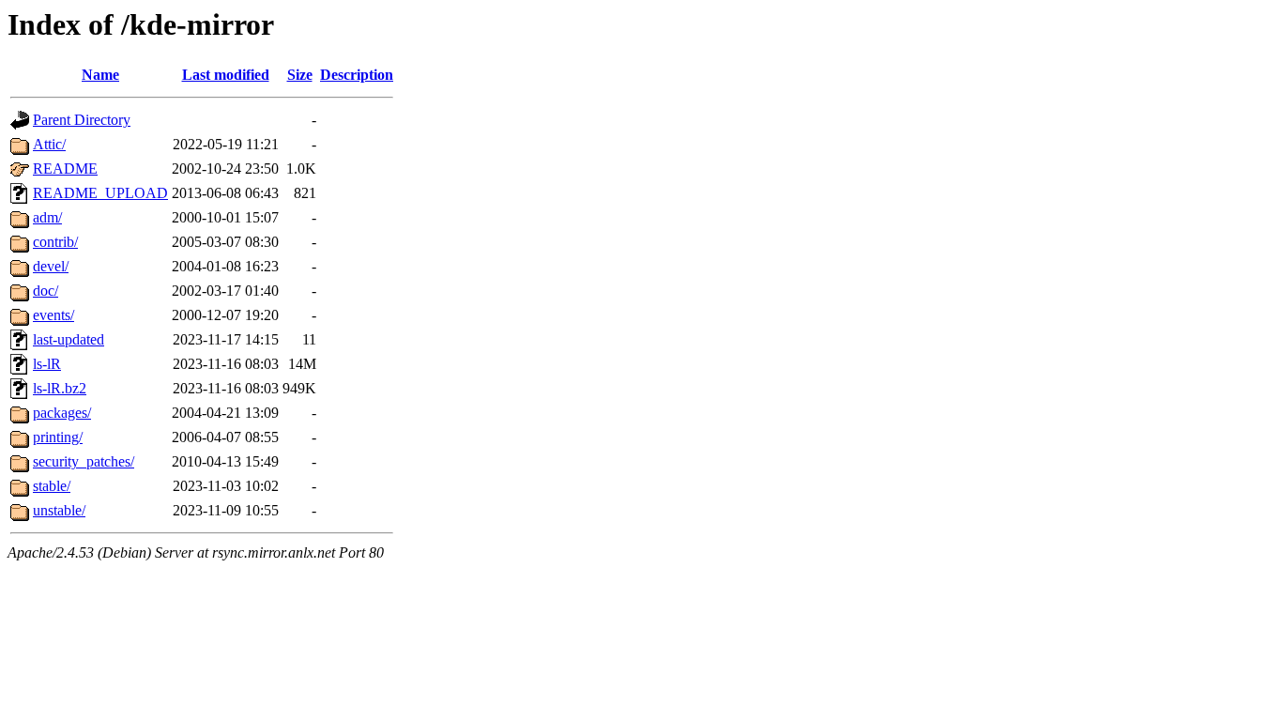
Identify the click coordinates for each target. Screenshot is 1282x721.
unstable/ (59, 510)
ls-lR (47, 364)
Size (300, 75)
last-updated (68, 339)
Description (356, 75)
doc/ (45, 291)
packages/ (62, 413)
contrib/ (55, 242)
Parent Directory (81, 120)
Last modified (225, 75)
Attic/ (49, 144)
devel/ (51, 266)
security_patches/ (83, 461)
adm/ (47, 217)
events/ (53, 315)
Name (100, 75)
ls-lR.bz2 (59, 388)
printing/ (58, 437)
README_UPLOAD (100, 193)
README (65, 168)
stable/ (51, 486)
